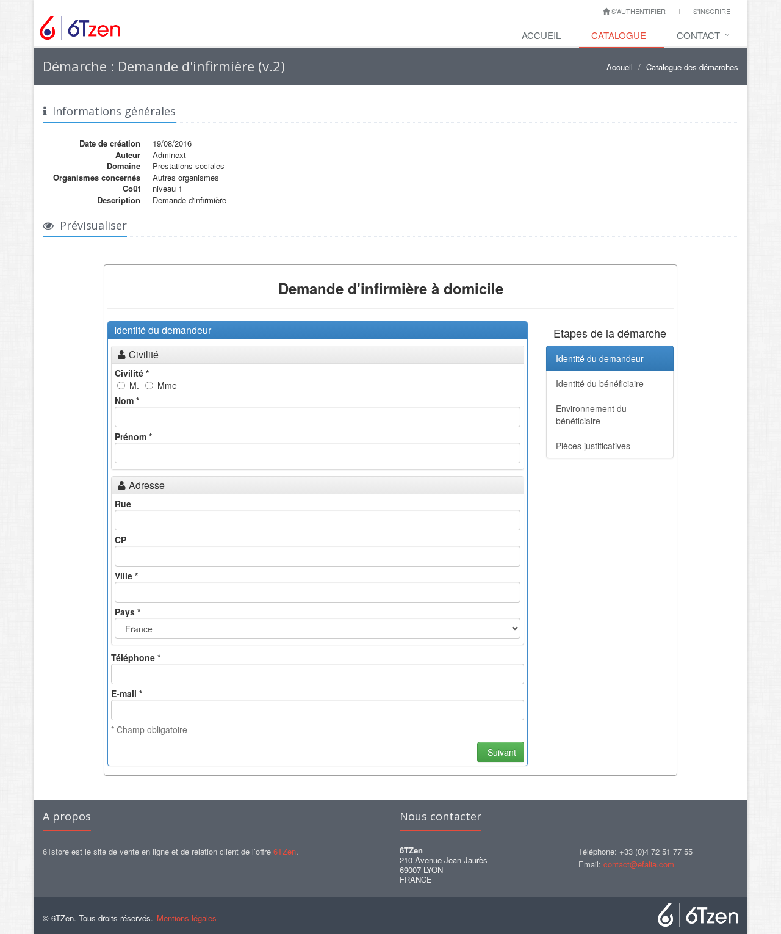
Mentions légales (187, 918)
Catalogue (618, 35)
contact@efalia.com (638, 864)
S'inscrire (711, 11)
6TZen (284, 851)
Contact (698, 35)
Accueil (541, 35)
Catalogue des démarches (692, 67)
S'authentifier (638, 11)
